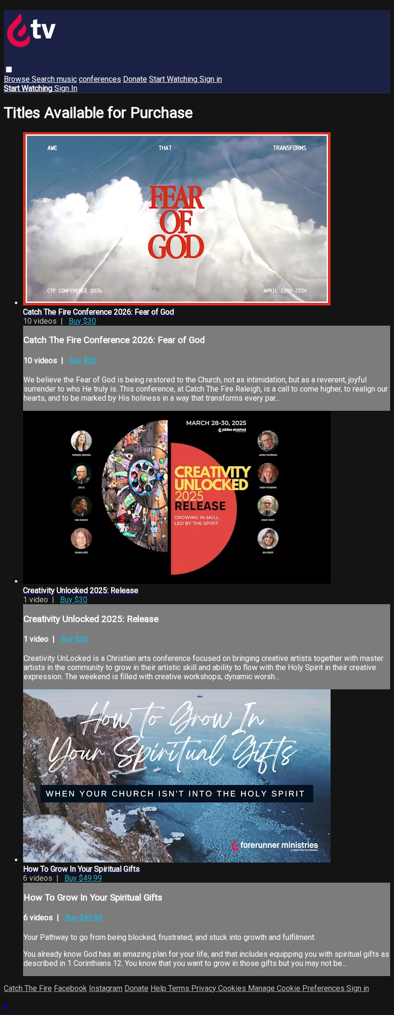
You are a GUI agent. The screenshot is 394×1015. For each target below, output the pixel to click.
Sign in (210, 79)
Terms (179, 988)
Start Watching (174, 79)
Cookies (233, 988)
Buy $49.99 (83, 878)
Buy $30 (82, 321)
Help (159, 988)
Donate (135, 79)
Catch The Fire (28, 988)
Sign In (65, 88)
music (67, 79)
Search (44, 79)
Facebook (70, 988)
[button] (9, 69)
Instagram (106, 988)
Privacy (204, 988)
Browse (18, 79)
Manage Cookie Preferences (297, 988)
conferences (100, 79)
